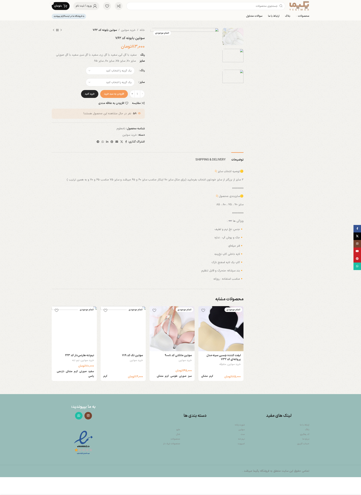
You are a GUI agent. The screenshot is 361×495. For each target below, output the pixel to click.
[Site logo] (299, 6)
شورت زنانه (240, 425)
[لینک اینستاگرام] (88, 415)
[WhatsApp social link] (102, 142)
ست (243, 434)
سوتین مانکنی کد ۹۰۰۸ (178, 355)
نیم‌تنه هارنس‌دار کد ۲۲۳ (79, 355)
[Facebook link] (126, 142)
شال (178, 434)
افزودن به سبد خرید (114, 94)
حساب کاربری (303, 443)
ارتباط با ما (304, 425)
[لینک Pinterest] (111, 142)
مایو (178, 429)
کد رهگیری (304, 434)
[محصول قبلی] (61, 30)
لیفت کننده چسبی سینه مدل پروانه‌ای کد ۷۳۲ (223, 357)
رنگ (142, 70)
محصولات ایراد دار (171, 443)
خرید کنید (90, 94)
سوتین (242, 429)
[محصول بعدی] (53, 30)
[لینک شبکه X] (121, 142)
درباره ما (305, 439)
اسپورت (241, 443)
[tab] (237, 158)
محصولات (175, 439)
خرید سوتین (128, 30)
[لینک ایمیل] (116, 142)
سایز (142, 82)
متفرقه (222, 364)
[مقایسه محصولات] (118, 6)
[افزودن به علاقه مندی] (203, 310)
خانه (142, 30)
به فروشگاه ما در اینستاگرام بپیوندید (69, 16)
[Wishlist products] (107, 6)
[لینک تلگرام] (98, 142)
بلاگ (307, 429)
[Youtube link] (357, 251)
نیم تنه (76, 360)
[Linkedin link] (107, 142)
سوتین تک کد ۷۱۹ (132, 355)
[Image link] (83, 443)
